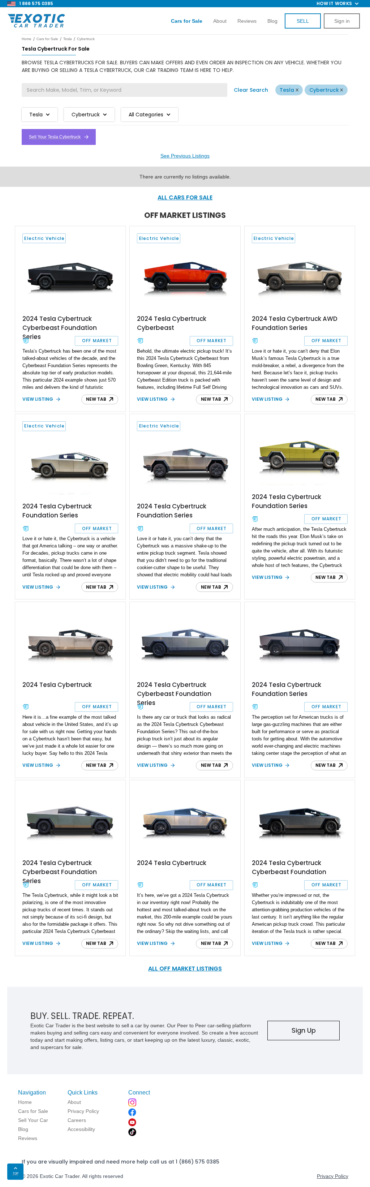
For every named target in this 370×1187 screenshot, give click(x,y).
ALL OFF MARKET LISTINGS (185, 968)
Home (26, 39)
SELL (303, 21)
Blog (272, 21)
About (220, 21)
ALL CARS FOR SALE (185, 197)
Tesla (287, 90)
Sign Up (304, 1030)
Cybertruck (324, 90)
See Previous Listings (185, 156)
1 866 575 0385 (36, 3)
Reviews (247, 21)
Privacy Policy (332, 1176)
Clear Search (251, 90)
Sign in (342, 21)
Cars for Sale (47, 39)
